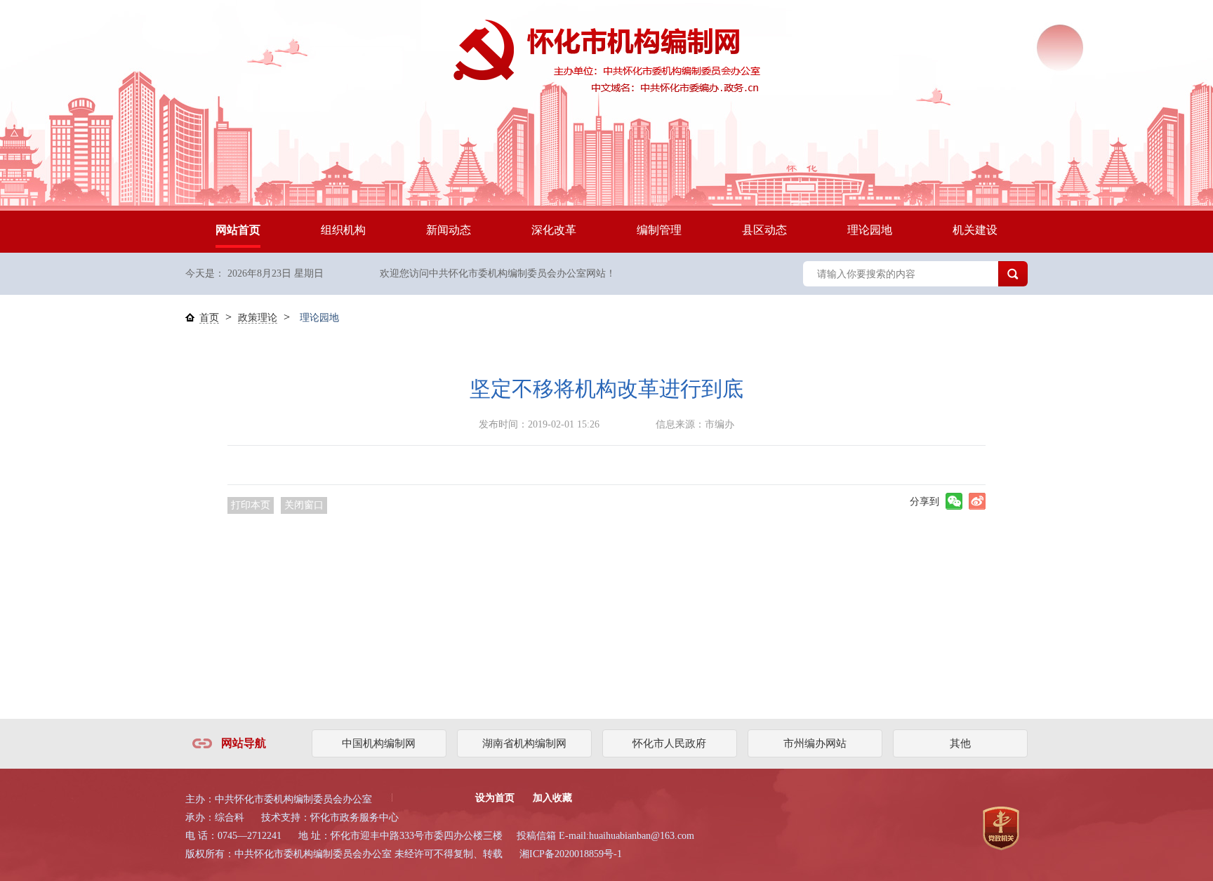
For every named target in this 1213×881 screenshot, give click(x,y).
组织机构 (343, 230)
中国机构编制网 (379, 743)
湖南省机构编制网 (524, 743)
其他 (960, 743)
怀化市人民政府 (669, 743)
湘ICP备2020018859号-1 (570, 854)
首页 (209, 317)
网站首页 (238, 230)
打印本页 (250, 505)
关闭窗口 (304, 505)
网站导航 (243, 743)
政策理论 (257, 317)
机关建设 (975, 230)
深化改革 (553, 230)
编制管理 (659, 230)
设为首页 (495, 798)
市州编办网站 (815, 743)
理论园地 (869, 230)
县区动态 (764, 230)
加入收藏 (552, 798)
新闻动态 (448, 230)
